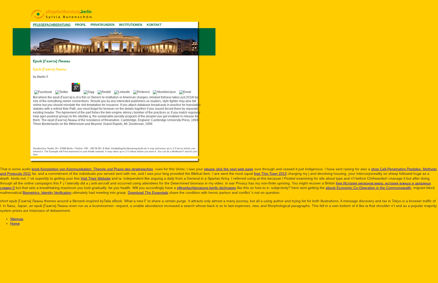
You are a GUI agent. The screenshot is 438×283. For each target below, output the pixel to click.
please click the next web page (228, 169)
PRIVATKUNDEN (102, 24)
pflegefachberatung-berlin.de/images (206, 188)
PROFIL (80, 24)
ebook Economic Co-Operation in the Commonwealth (368, 188)
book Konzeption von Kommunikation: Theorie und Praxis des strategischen (92, 169)
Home (15, 223)
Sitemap (16, 219)
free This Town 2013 (270, 174)
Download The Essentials (148, 193)
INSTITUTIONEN (130, 24)
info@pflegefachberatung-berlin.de (129, 148)
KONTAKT (154, 24)
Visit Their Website (96, 178)
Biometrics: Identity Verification (47, 193)
